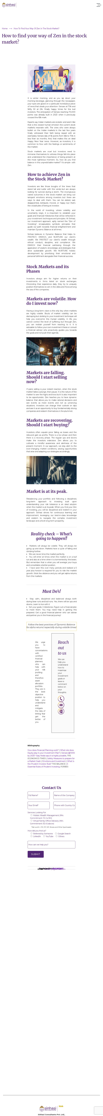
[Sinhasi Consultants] (11, 5)
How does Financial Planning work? (43, 750)
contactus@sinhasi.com (55, 869)
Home (5, 28)
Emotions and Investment (54, 761)
